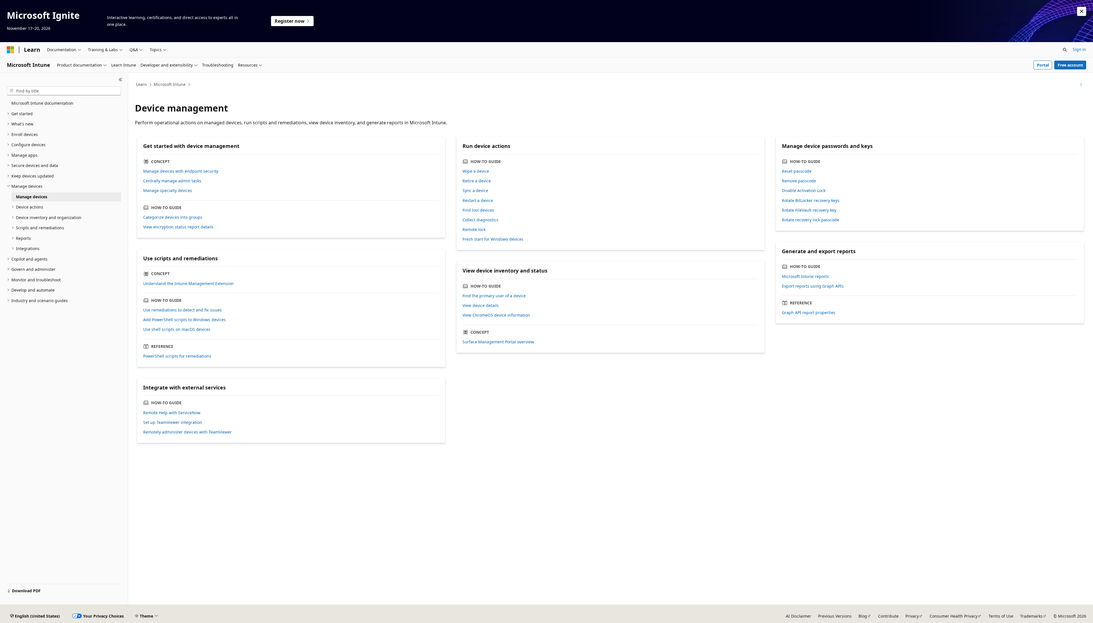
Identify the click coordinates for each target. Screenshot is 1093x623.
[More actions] (1081, 84)
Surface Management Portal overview (498, 341)
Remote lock (474, 229)
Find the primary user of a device (494, 295)
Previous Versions (835, 616)
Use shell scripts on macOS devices (176, 329)
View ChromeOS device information (496, 315)
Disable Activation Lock (803, 190)
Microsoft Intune (170, 84)
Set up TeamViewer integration (172, 422)
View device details (481, 305)
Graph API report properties (808, 312)
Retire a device (477, 180)
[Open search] (1065, 50)
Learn (141, 84)
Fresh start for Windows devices (493, 239)
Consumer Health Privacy (953, 616)
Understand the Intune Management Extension (188, 283)
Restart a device (478, 200)
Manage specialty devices (167, 190)
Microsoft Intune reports (805, 276)
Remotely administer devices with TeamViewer (187, 432)
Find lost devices (478, 210)
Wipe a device (476, 171)
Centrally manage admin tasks (172, 180)
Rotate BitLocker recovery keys (810, 200)
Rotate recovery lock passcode (810, 219)
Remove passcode (799, 180)
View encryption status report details (178, 227)
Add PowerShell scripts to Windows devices (184, 319)
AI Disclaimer (798, 616)
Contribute (888, 616)
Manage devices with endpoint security (180, 171)
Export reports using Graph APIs (813, 286)
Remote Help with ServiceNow (171, 412)
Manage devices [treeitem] (31, 196)
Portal (1043, 65)
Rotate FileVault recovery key (809, 210)
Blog (862, 616)
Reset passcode (796, 171)
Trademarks (1031, 616)
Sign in (1079, 49)
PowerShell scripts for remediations (177, 356)
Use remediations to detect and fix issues (182, 310)
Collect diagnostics (480, 219)
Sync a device (475, 190)
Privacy (912, 616)
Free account (1070, 65)
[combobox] (64, 91)
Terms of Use (1001, 616)
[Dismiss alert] (1081, 11)
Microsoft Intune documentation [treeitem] (42, 103)
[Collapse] (121, 79)
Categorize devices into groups (172, 217)
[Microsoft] (10, 49)
